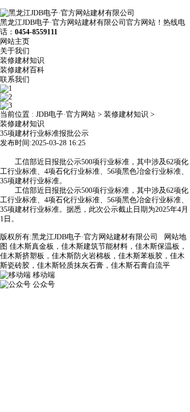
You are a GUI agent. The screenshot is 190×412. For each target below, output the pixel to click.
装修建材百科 (22, 70)
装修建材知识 (22, 60)
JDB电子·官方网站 (66, 114)
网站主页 (15, 41)
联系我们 (15, 79)
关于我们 (15, 51)
